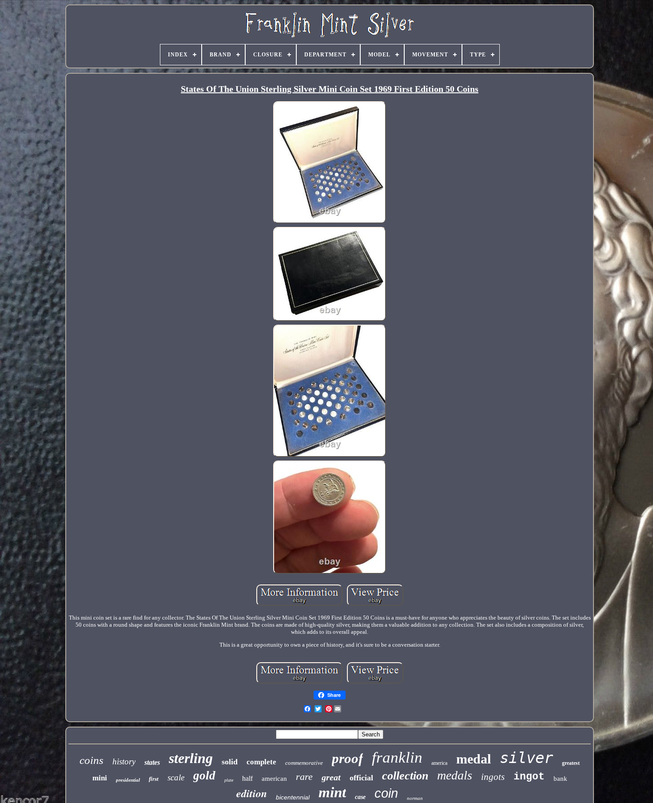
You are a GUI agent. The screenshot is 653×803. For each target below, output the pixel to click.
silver (526, 758)
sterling (191, 758)
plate (228, 780)
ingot (529, 777)
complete (261, 762)
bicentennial (293, 797)
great (331, 777)
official (361, 777)
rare (304, 776)
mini (99, 778)
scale (175, 777)
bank (560, 778)
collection (405, 775)
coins (92, 760)
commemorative (304, 762)
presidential (128, 780)
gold (204, 775)
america (439, 763)
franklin (397, 757)
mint (332, 792)
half (247, 778)
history (123, 761)
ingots (493, 776)
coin (386, 793)
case (360, 797)
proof (347, 758)
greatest (571, 763)
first (154, 778)
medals (454, 775)
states (152, 762)
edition (251, 793)
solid (230, 761)
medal (473, 758)
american (274, 778)
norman (415, 798)
